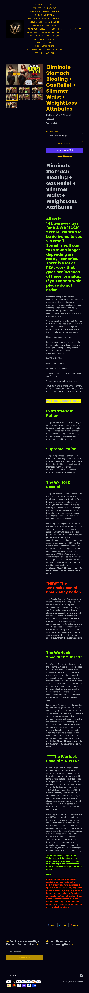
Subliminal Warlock (76, 982)
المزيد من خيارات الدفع (64, 156)
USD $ (11, 975)
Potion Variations (53, 131)
